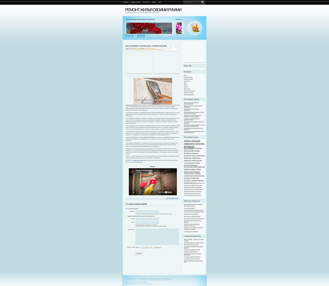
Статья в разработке (189, 208)
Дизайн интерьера (188, 79)
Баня (185, 75)
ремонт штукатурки (145, 49)
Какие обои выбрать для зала (191, 244)
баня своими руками (192, 151)
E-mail (133, 218)
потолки (199, 143)
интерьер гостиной (189, 147)
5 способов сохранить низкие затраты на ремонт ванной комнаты (152, 19)
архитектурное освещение (189, 191)
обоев (198, 169)
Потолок (186, 86)
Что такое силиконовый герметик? (192, 256)
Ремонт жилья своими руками (153, 9)
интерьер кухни (190, 155)
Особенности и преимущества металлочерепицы (191, 103)
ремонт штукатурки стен (157, 49)
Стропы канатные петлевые (191, 231)
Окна (185, 83)
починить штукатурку (134, 49)
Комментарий (131, 229)
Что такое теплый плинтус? (190, 251)
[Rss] (195, 28)
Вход (150, 284)
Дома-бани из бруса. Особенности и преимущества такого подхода (193, 116)
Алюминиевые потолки (197, 185)
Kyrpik (138, 48)
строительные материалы (194, 176)
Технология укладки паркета (191, 214)
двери (187, 140)
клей (193, 160)
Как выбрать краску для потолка (191, 258)
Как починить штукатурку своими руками (146, 45)
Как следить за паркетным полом (192, 216)
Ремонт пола (187, 88)
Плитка (185, 85)
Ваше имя (132, 211)
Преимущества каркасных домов (192, 249)
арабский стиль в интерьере (194, 195)
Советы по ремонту (188, 92)
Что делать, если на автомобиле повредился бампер (192, 119)
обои (195, 167)
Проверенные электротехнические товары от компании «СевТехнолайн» (194, 125)
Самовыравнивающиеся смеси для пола (194, 242)
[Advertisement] (139, 63)
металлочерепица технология (191, 166)
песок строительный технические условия (192, 172)
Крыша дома (187, 81)
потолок (187, 178)
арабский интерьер (198, 189)
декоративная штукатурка (139, 160)
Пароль (133, 222)
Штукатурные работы (150, 48)
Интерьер (198, 148)
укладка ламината (192, 142)
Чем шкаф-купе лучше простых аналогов (194, 218)
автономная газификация (189, 187)
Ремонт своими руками (189, 90)
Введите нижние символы (133, 247)
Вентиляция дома (188, 77)
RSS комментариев (173, 198)
